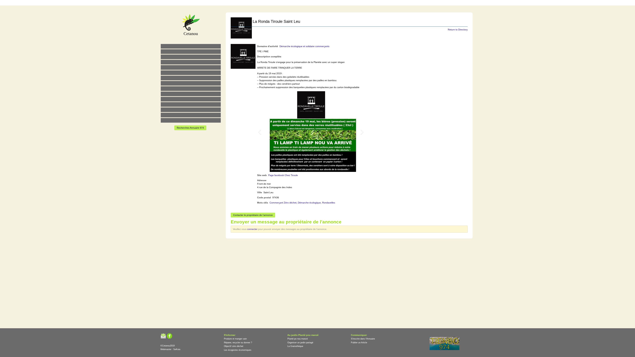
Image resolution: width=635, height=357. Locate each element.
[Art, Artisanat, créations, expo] (191, 94)
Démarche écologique (309, 202)
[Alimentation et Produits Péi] (191, 51)
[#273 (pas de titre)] (191, 99)
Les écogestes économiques (237, 350)
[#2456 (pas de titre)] (191, 83)
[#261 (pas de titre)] (300, 3)
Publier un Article (359, 342)
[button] (259, 131)
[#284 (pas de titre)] (328, 3)
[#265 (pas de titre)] (191, 72)
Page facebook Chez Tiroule (283, 175)
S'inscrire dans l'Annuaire (363, 338)
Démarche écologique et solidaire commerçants (304, 46)
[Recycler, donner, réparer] (191, 57)
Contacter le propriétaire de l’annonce (253, 215)
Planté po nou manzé (297, 338)
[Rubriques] (307, 3)
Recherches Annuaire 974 (190, 127)
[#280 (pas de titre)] (321, 3)
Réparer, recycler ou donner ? (238, 342)
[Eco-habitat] (191, 78)
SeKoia (176, 349)
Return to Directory (458, 29)
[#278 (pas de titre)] (191, 104)
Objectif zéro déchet (233, 346)
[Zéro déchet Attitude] (191, 62)
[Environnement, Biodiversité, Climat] (191, 67)
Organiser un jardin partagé (300, 342)
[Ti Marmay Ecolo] (191, 88)
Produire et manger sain (235, 338)
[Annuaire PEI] (314, 3)
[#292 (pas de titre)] (335, 3)
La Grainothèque (295, 346)
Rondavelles (328, 202)
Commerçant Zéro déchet (283, 202)
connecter (252, 229)
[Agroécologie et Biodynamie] (191, 46)
